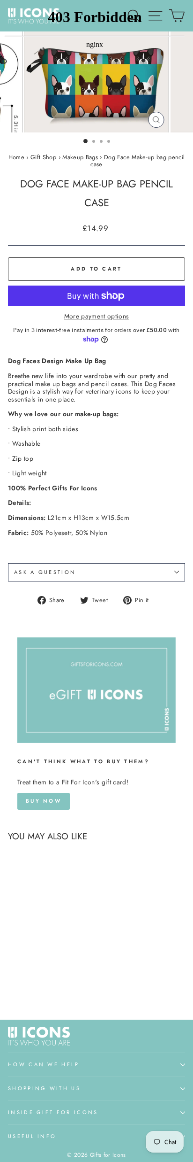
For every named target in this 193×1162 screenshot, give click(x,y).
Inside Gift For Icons (53, 1112)
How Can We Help (44, 1064)
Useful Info (32, 1136)
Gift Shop (43, 157)
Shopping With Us (44, 1088)
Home (16, 157)
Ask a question (45, 572)
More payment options (96, 316)
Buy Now (43, 801)
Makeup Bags (80, 157)
